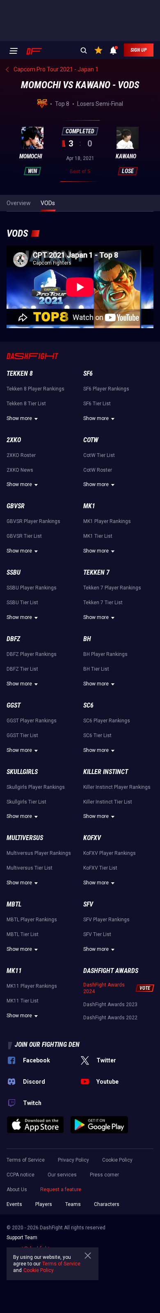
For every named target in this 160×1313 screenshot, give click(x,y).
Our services (62, 1175)
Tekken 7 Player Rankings (112, 588)
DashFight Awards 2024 (104, 988)
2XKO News (20, 470)
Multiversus (25, 838)
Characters (106, 1204)
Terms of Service (26, 1160)
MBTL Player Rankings (32, 920)
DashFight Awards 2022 (110, 1018)
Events (14, 1204)
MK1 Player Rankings (107, 521)
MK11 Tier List (23, 1001)
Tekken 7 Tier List (103, 602)
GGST (14, 705)
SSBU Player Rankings (32, 588)
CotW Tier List (99, 455)
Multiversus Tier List (30, 868)
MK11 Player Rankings (32, 986)
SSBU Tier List (22, 602)
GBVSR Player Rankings (33, 521)
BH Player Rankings (105, 654)
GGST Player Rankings (32, 721)
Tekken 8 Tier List (26, 403)
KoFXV (92, 838)
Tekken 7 (96, 572)
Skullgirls (22, 772)
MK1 (89, 506)
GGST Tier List (22, 735)
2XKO (14, 440)
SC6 (88, 705)
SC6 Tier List (97, 735)
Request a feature (60, 1189)
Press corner (104, 1175)
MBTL (14, 904)
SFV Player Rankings (106, 920)
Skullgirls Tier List (26, 802)
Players (43, 1204)
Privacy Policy (73, 1160)
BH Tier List (96, 669)
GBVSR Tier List (24, 536)
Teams (73, 1204)
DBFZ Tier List (22, 669)
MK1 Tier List (97, 536)
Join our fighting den (47, 1044)
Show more (19, 418)
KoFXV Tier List (100, 868)
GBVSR (16, 506)
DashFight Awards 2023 (110, 1004)
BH (87, 639)
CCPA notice (20, 1175)
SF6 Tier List (97, 403)
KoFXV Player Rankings (109, 853)
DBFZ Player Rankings (32, 654)
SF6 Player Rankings (106, 389)
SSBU (14, 572)
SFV (88, 904)
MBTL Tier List (23, 934)
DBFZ (13, 639)
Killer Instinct (105, 772)
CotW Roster (97, 470)
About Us (17, 1189)
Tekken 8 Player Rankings (35, 389)
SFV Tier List (97, 934)
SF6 (88, 373)
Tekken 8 (20, 373)
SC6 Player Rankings (106, 721)
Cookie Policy (117, 1160)
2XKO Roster (21, 455)
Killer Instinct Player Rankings (117, 787)
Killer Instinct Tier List (107, 802)
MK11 (14, 971)
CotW (90, 440)
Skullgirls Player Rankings (36, 787)
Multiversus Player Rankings (39, 853)
